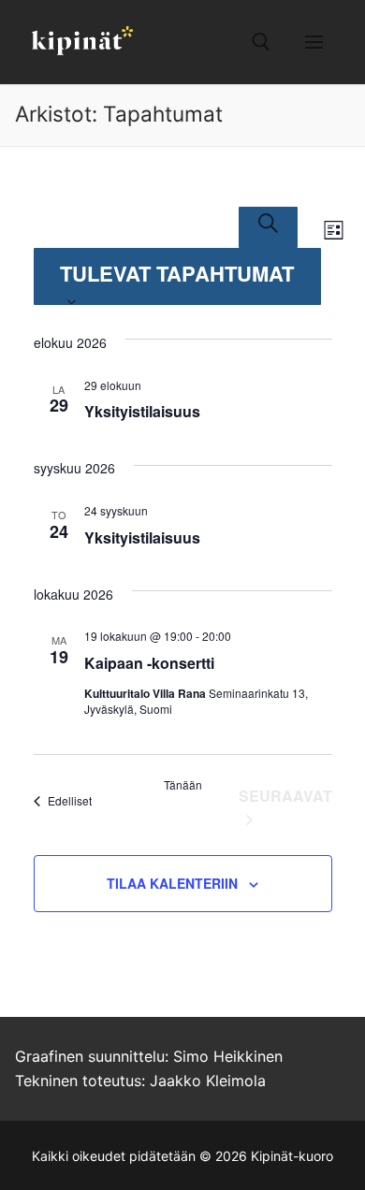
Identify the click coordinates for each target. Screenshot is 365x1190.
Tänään (183, 784)
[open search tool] (261, 42)
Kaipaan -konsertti (149, 663)
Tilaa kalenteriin (172, 883)
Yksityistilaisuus (142, 411)
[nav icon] (314, 42)
